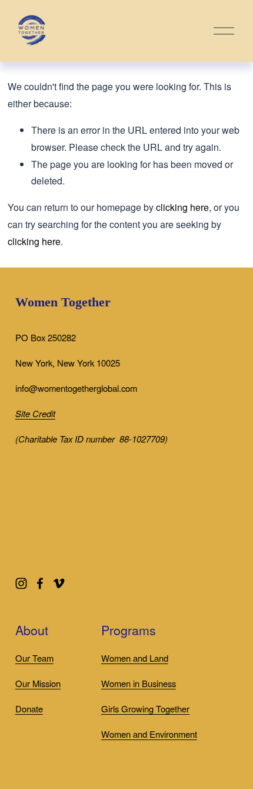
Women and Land (134, 658)
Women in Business (138, 683)
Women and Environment (149, 734)
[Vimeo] (59, 583)
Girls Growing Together (145, 708)
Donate (29, 708)
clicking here (182, 207)
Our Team (34, 658)
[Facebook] (40, 583)
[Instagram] (21, 583)
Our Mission (38, 683)
